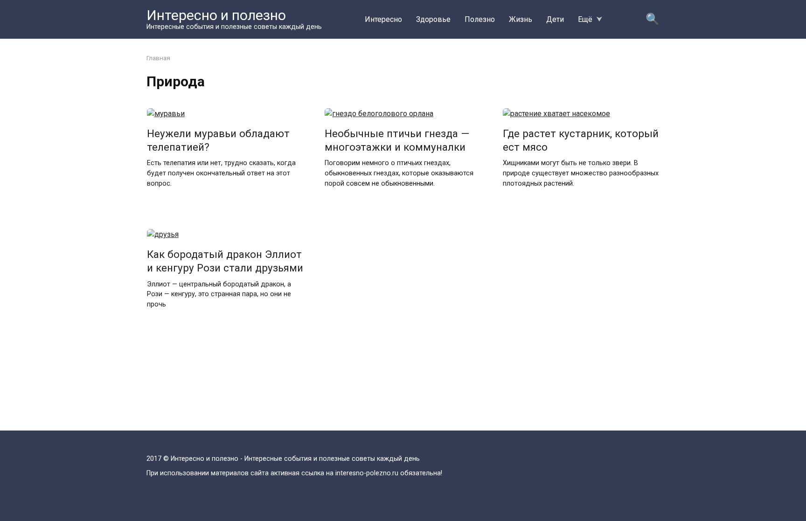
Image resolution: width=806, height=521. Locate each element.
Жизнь (520, 19)
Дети (555, 19)
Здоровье (433, 19)
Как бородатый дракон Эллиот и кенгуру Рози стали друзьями (225, 261)
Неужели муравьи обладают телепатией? (218, 140)
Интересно (383, 19)
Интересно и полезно (216, 15)
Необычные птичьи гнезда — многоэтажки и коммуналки (397, 140)
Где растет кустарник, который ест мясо (581, 140)
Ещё (585, 19)
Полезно (480, 19)
